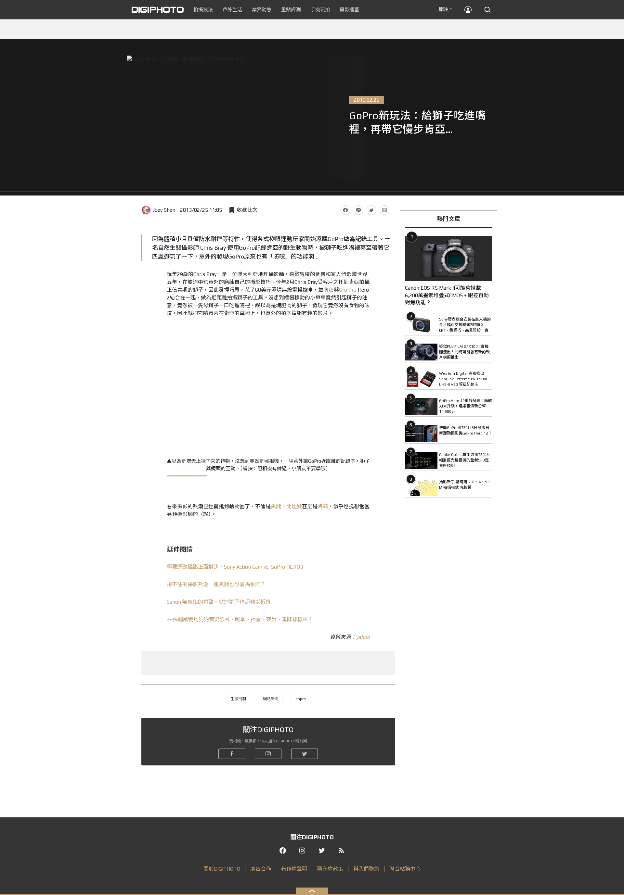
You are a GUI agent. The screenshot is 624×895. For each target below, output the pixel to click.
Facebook (345, 210)
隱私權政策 (330, 869)
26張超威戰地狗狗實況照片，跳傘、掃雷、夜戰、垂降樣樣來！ (240, 619)
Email (384, 210)
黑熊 (276, 506)
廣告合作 (260, 869)
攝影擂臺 (349, 9)
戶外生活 (232, 9)
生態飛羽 (238, 699)
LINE (358, 210)
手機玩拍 (320, 9)
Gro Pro (348, 290)
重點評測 (291, 9)
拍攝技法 (203, 9)
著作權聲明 (294, 869)
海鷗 (323, 506)
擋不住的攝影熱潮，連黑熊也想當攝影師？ (216, 584)
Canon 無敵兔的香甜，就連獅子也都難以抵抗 (219, 602)
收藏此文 (247, 210)
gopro (300, 699)
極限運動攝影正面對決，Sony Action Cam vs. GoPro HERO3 (235, 567)
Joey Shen (164, 210)
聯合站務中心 (405, 869)
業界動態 (261, 9)
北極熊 (294, 506)
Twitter (371, 210)
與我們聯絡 (366, 869)
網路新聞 (271, 699)
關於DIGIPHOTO (221, 869)
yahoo (363, 637)
